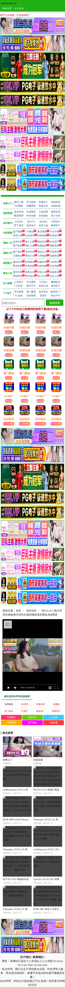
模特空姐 (42, 241)
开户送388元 (8, 423)
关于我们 (25, 957)
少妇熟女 (54, 262)
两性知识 (29, 276)
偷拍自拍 (17, 262)
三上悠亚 (53, 717)
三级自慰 (53, 722)
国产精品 (17, 252)
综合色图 (54, 266)
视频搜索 (54, 303)
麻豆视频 (42, 231)
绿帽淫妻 (11, 722)
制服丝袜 (42, 262)
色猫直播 (38, 760)
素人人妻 (29, 241)
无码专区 (29, 252)
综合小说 (54, 276)
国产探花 (17, 245)
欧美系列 (54, 235)
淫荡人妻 (42, 272)
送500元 (8, 400)
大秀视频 (42, 256)
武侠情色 (17, 276)
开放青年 (11, 717)
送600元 (8, 377)
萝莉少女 (29, 256)
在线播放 (8, 704)
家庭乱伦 (29, 272)
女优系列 (29, 235)
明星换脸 (42, 245)
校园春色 (54, 272)
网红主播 (29, 245)
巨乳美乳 (54, 252)
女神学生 (17, 241)
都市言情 (17, 272)
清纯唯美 (29, 262)
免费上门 (9, 331)
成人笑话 (42, 276)
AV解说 (30, 231)
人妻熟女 (17, 256)
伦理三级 (17, 235)
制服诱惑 (54, 256)
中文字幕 (54, 231)
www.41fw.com (8, 3)
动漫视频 (42, 235)
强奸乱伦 (42, 252)
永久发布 (19, 8)
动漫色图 (42, 266)
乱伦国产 (54, 241)
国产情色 (32, 722)
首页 (18, 610)
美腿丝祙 (32, 717)
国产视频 (17, 231)
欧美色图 (29, 266)
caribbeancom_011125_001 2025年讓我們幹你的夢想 (29, 790)
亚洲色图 (17, 266)
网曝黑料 (54, 245)
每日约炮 (9, 354)
